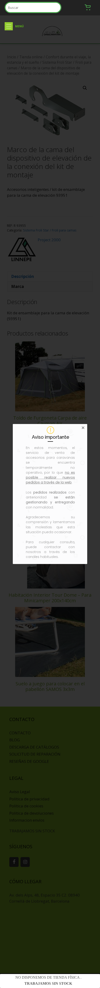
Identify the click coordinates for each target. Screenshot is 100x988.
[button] (9, 26)
